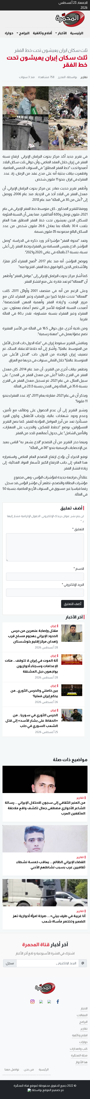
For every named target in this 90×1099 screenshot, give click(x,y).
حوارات (8, 33)
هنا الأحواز (81, 1062)
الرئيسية (76, 33)
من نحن (29, 1069)
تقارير (83, 77)
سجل (10, 963)
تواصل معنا (12, 1069)
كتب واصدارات (78, 1048)
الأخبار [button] (62, 33)
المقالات (82, 1015)
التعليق (78, 529)
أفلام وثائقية (42, 33)
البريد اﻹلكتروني (73, 584)
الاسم (78, 568)
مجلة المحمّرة (79, 1055)
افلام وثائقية (79, 1035)
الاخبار (84, 1008)
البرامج (83, 1021)
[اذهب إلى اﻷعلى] (9, 1094)
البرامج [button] (24, 33)
